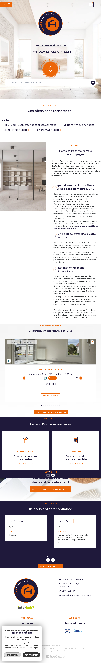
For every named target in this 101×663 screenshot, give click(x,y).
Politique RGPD (53, 651)
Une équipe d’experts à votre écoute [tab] (77, 235)
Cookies (66, 651)
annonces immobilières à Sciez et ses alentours (75, 227)
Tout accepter (31, 655)
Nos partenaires (70, 648)
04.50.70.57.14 (67, 590)
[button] (53, 406)
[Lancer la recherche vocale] (50, 68)
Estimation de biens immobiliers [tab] (71, 269)
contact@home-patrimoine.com (75, 595)
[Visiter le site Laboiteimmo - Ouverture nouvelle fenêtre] (55, 656)
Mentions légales (86, 648)
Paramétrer (12, 655)
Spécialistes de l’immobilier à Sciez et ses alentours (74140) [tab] (76, 187)
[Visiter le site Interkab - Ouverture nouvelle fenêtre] (78, 630)
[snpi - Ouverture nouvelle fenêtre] (67, 631)
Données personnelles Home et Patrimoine (44, 648)
